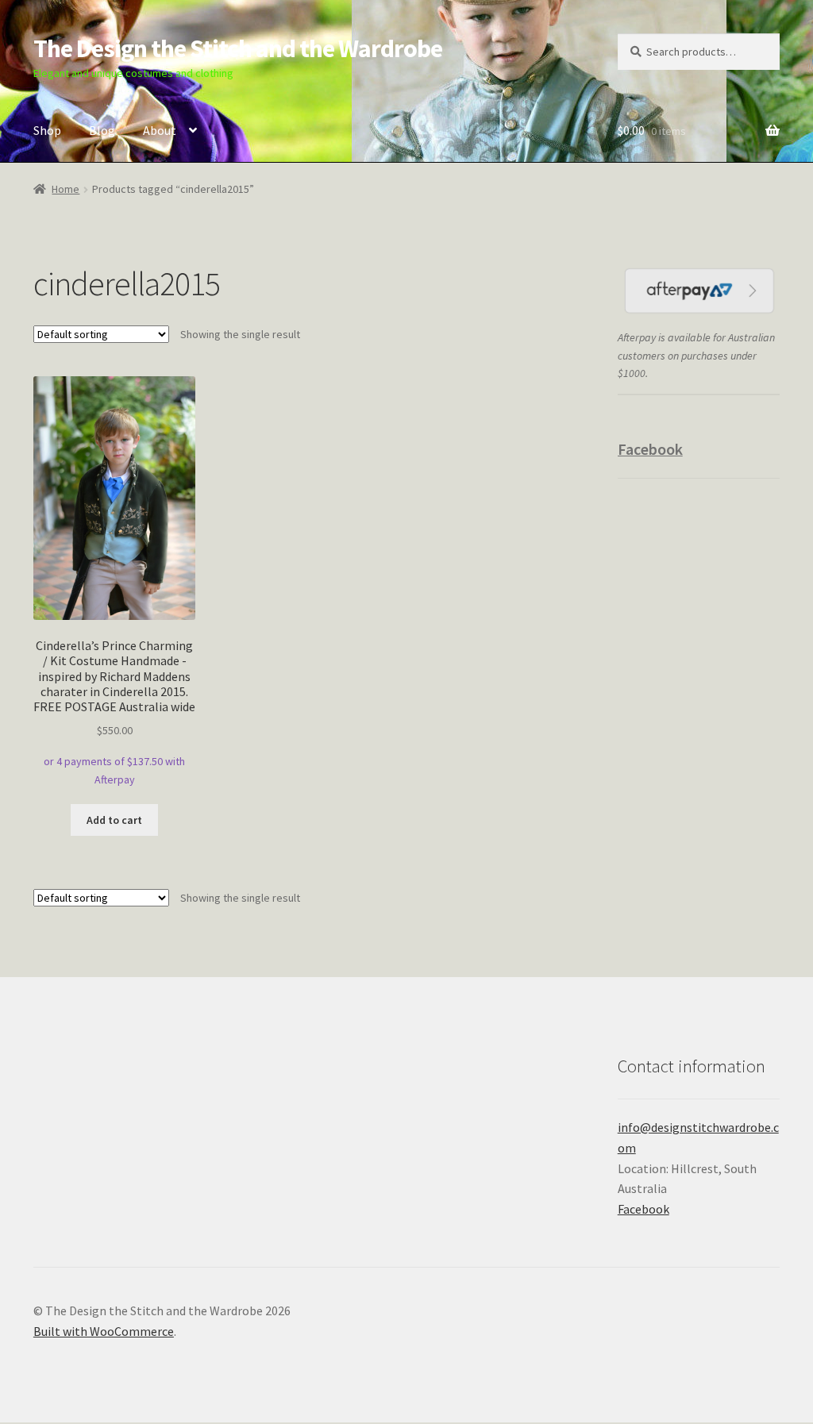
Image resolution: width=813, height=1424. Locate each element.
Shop (47, 130)
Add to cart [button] (114, 820)
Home (65, 189)
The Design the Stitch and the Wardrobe (237, 48)
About (159, 130)
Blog (102, 130)
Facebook (650, 449)
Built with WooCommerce (103, 1331)
